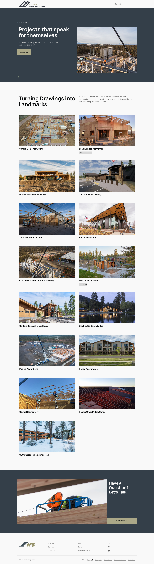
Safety (80, 543)
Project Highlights (84, 550)
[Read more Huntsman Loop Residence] (47, 178)
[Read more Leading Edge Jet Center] (107, 134)
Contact (118, 4)
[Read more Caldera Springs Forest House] (47, 310)
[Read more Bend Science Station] (107, 266)
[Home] (32, 4)
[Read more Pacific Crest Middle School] (107, 396)
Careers (80, 547)
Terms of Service (108, 560)
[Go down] (18, 76)
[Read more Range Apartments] (107, 353)
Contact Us (51, 550)
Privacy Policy (98, 560)
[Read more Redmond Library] (107, 221)
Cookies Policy (131, 560)
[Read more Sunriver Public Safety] (107, 178)
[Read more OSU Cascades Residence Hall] (47, 439)
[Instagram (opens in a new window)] (122, 547)
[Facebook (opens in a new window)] (122, 543)
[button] (133, 4)
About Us (51, 543)
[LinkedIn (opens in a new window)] (122, 550)
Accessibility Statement (120, 560)
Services (51, 547)
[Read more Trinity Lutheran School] (47, 221)
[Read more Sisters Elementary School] (47, 134)
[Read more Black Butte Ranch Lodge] (107, 310)
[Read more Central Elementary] (47, 396)
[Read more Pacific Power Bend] (47, 353)
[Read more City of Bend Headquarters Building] (47, 266)
